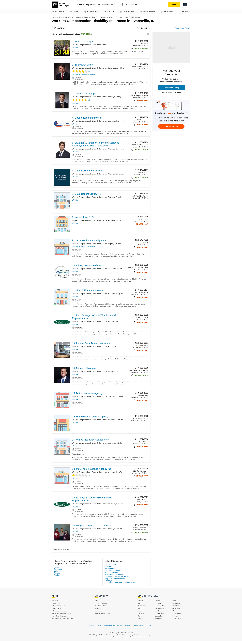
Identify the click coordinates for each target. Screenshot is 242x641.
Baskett (57, 573)
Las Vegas (159, 611)
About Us (55, 601)
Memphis (158, 618)
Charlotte (141, 611)
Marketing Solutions (59, 616)
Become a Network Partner (62, 613)
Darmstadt (58, 569)
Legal (149, 626)
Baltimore (141, 606)
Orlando (175, 611)
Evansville (67, 17)
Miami (174, 601)
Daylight (57, 575)
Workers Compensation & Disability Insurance (89, 45)
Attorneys (111, 97)
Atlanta (140, 601)
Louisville (158, 616)
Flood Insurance (114, 346)
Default (144, 28)
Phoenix (175, 616)
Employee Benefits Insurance (95, 17)
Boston (140, 608)
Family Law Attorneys (124, 97)
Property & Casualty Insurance (119, 244)
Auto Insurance (122, 443)
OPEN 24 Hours (87, 34)
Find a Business (101, 603)
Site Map (98, 608)
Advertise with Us (58, 606)
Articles (97, 601)
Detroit (157, 601)
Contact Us (56, 603)
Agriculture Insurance (112, 571)
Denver (140, 618)
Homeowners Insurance (116, 396)
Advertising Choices (59, 611)
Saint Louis (176, 618)
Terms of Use (139, 626)
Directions (83, 75)
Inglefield (57, 571)
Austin (140, 603)
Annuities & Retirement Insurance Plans (120, 583)
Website (75, 47)
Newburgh (57, 567)
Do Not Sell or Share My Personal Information (114, 626)
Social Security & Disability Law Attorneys (124, 68)
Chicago (141, 613)
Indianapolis (159, 606)
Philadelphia (177, 613)
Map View (60, 28)
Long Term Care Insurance (114, 579)
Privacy (91, 626)
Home (54, 17)
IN (59, 17)
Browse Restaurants (102, 613)
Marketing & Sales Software (62, 618)
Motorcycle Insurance (116, 269)
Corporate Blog (57, 608)
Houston (158, 603)
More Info (91, 75)
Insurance (77, 17)
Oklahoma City (178, 608)
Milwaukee (176, 603)
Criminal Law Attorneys (124, 149)
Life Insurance (110, 569)
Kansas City (159, 608)
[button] (185, 4)
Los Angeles (159, 613)
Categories (99, 611)
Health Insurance (122, 121)
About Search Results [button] (182, 28)
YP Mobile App (100, 606)
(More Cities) (153, 596)
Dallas (140, 616)
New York (176, 606)
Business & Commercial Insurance (121, 420)
